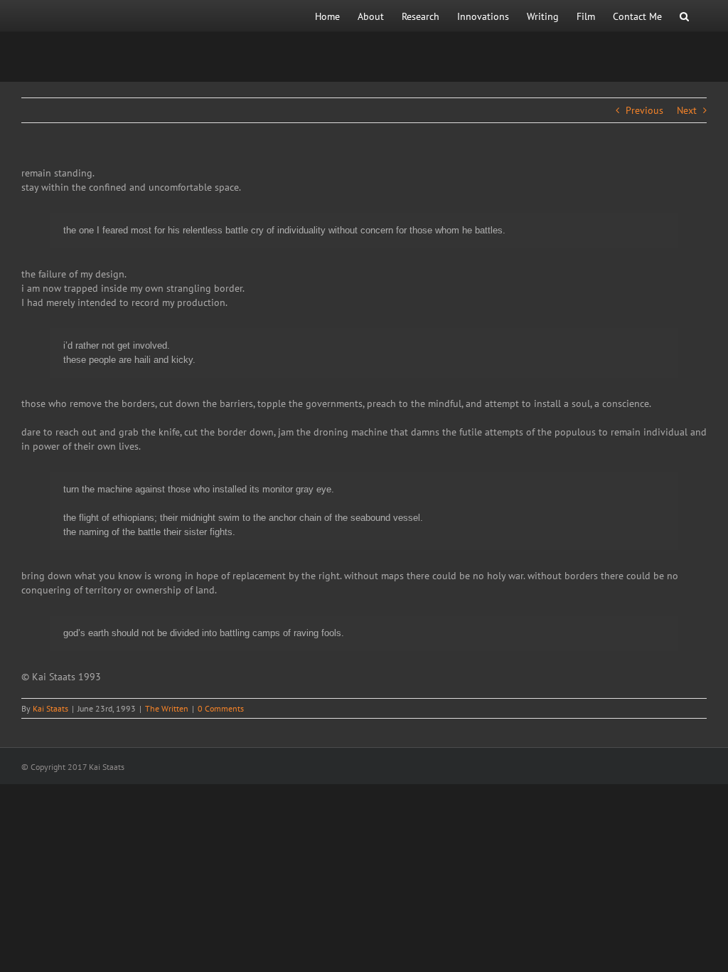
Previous (644, 110)
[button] (684, 16)
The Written (166, 708)
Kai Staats (50, 708)
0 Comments (221, 708)
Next (687, 110)
